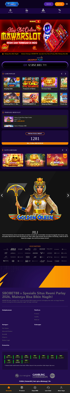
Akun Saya (61, 390)
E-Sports (4, 337)
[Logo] (12, 4)
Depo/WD (35, 390)
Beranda (9, 390)
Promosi (36, 313)
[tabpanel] (35, 36)
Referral (36, 319)
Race (60, 12)
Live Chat (48, 390)
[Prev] (61, 74)
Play (40, 60)
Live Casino (43, 12)
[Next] (65, 74)
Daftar (59, 4)
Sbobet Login (6, 340)
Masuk (48, 4)
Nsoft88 (4, 334)
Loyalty (36, 316)
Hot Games (10, 12)
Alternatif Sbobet (7, 331)
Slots (27, 12)
